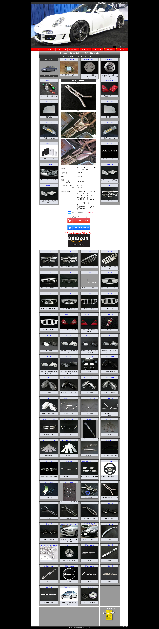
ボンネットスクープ (49, 461)
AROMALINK (49, 143)
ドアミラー (49, 101)
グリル (110, 185)
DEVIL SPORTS (109, 482)
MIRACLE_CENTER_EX (89, 482)
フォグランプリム (69, 419)
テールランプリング (89, 398)
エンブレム (49, 587)
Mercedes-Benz (49, 59)
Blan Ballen (49, 164)
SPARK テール (110, 80)
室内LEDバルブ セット (69, 587)
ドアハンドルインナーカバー (89, 461)
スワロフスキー (69, 545)
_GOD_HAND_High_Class (89, 524)
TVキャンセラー (69, 59)
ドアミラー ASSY (89, 356)
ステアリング (110, 461)
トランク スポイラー (110, 524)
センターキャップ (89, 59)
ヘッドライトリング (69, 398)
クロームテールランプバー (49, 419)
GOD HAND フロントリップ (69, 524)
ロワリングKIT (49, 482)
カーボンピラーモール (109, 419)
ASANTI (109, 143)
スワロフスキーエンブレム (49, 545)
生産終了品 (49, 80)
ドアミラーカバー (110, 356)
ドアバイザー (89, 440)
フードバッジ (89, 587)
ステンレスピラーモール (69, 440)
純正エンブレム (89, 545)
